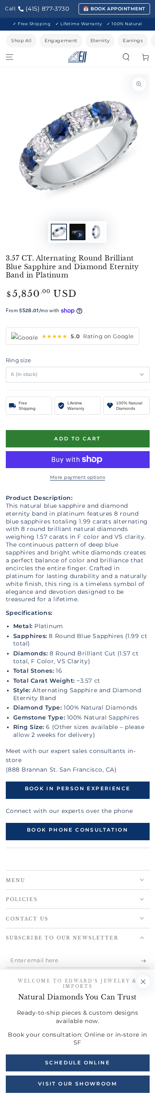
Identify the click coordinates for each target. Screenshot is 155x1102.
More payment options (77, 477)
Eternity (100, 40)
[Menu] (9, 57)
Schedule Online (77, 1062)
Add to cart (77, 438)
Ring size (18, 360)
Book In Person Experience (78, 788)
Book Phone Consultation (77, 830)
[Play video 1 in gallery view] (77, 232)
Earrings (133, 40)
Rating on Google (88, 336)
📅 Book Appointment (114, 9)
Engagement (61, 40)
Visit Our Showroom (77, 1083)
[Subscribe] (145, 961)
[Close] (143, 981)
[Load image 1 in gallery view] (59, 232)
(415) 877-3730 (47, 8)
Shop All (21, 40)
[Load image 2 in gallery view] (96, 232)
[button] (126, 57)
